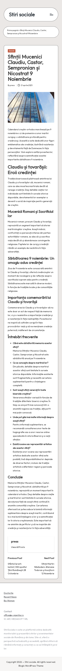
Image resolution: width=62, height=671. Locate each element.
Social (11, 51)
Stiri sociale (22, 14)
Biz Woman (9, 600)
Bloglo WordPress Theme (31, 665)
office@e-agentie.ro (14, 615)
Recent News (10, 596)
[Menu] (51, 14)
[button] (18, 547)
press (14, 541)
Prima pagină (12, 30)
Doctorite (8, 593)
